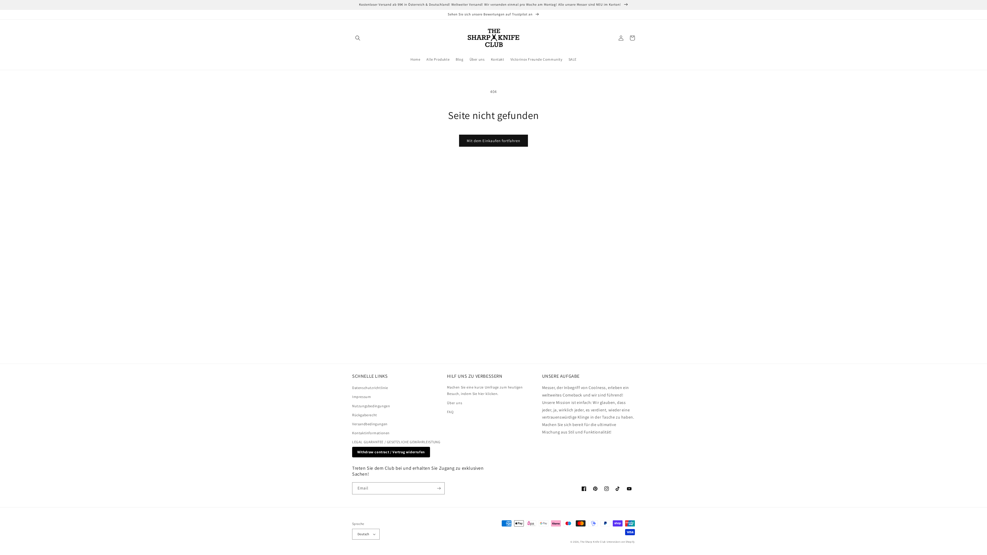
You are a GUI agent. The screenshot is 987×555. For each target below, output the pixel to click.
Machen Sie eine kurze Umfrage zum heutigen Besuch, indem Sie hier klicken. (485, 390)
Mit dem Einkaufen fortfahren (493, 140)
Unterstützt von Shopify (621, 541)
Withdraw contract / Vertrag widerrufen (391, 452)
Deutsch (363, 534)
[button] (357, 38)
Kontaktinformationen (371, 433)
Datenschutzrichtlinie (370, 387)
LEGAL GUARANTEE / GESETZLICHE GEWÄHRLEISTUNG (396, 442)
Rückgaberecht (364, 415)
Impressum (361, 396)
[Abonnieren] (438, 488)
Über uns (454, 403)
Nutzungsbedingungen (371, 406)
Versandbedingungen (370, 424)
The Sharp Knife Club (593, 541)
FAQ (450, 412)
